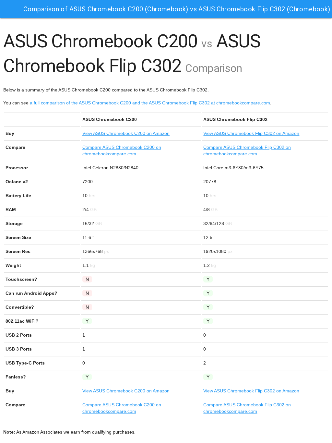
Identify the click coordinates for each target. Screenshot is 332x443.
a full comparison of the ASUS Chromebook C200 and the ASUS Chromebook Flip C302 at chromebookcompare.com (150, 102)
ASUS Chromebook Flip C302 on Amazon (251, 133)
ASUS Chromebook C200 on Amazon (126, 133)
